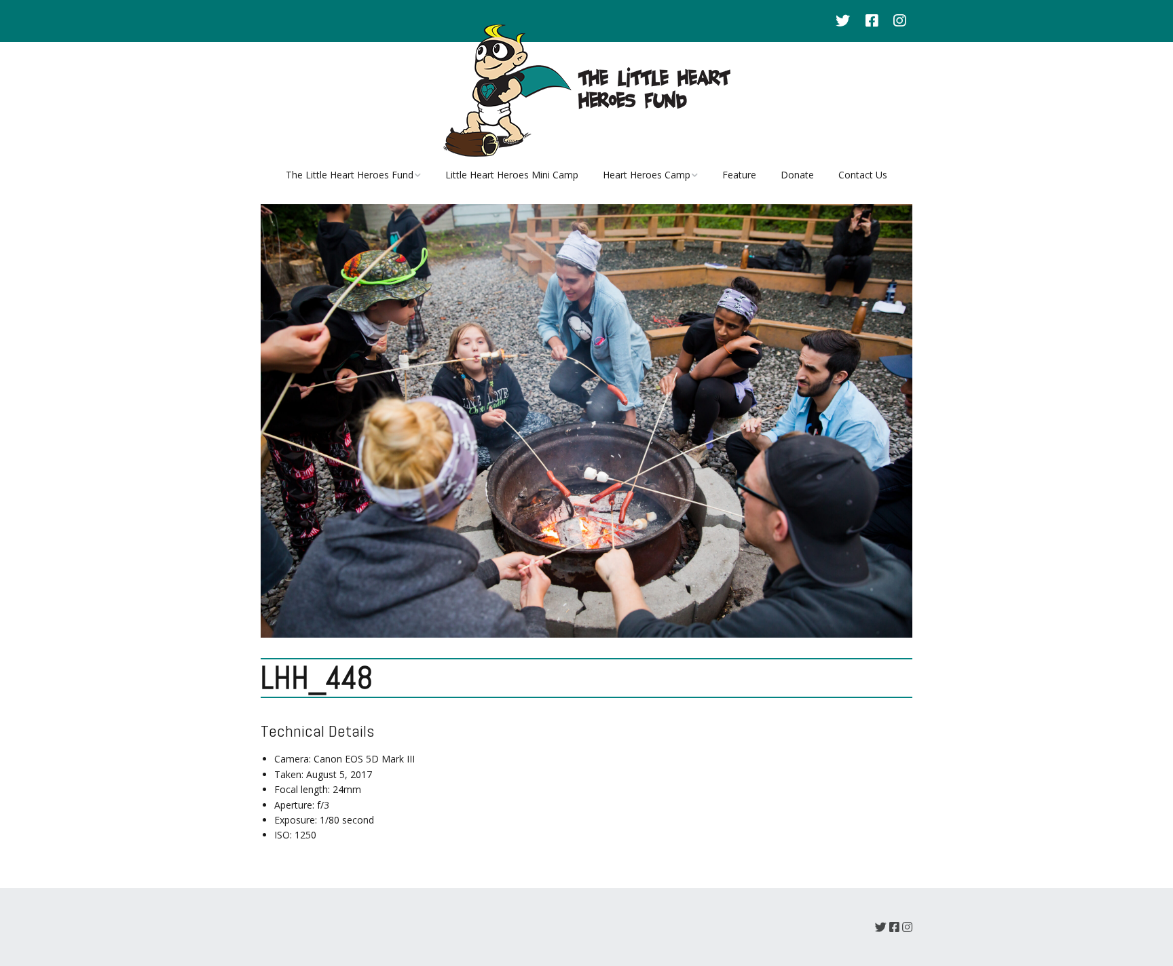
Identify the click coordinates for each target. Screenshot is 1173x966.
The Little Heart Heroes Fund (349, 174)
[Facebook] (872, 21)
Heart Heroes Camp (646, 174)
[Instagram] (899, 21)
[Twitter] (846, 21)
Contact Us (862, 174)
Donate (797, 174)
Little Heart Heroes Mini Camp (511, 174)
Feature (739, 174)
